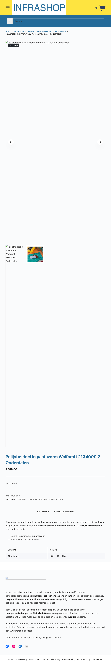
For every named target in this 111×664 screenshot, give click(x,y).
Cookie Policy (53, 659)
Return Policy (68, 659)
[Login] (96, 8)
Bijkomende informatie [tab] (64, 512)
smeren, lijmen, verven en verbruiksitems (40, 499)
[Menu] (8, 8)
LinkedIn (57, 637)
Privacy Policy (83, 659)
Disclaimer (97, 659)
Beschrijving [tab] (43, 512)
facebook (35, 637)
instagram (46, 637)
